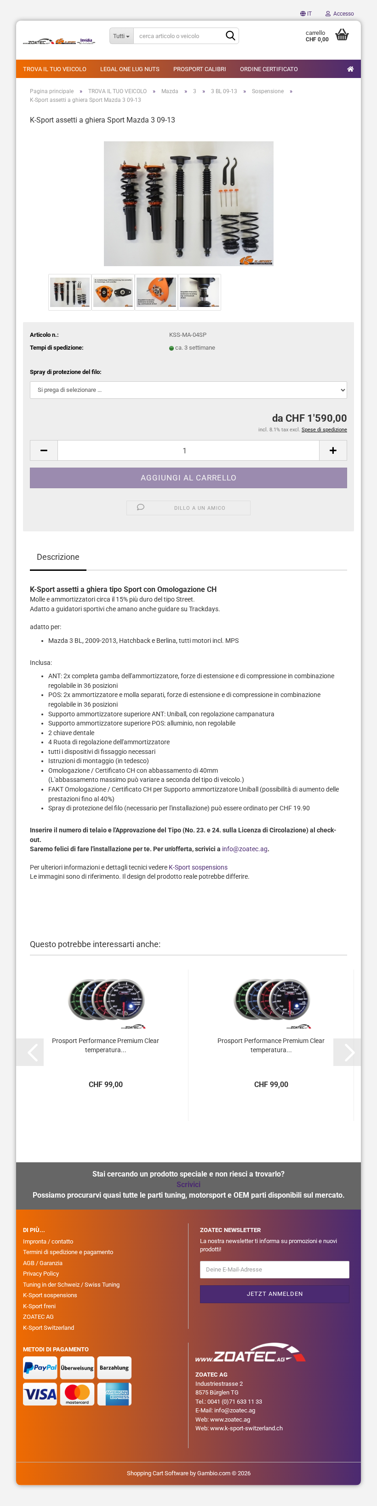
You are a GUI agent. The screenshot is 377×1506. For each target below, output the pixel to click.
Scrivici (188, 1184)
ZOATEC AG (38, 1316)
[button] (306, 14)
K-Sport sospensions (198, 867)
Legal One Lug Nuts (130, 69)
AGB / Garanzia (43, 1263)
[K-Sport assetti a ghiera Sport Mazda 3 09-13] (189, 202)
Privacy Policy (41, 1273)
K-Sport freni (39, 1306)
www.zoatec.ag (230, 1419)
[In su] (352, 1492)
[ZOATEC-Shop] (59, 41)
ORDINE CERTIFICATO (269, 69)
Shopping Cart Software (157, 1473)
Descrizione (58, 557)
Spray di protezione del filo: (66, 371)
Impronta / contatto (48, 1241)
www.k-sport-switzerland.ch (246, 1428)
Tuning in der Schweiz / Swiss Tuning (71, 1284)
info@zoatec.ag (245, 849)
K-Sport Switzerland (48, 1327)
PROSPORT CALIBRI (199, 69)
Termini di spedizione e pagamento (68, 1252)
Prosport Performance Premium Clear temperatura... (105, 1045)
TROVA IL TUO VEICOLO (54, 69)
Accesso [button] (342, 14)
